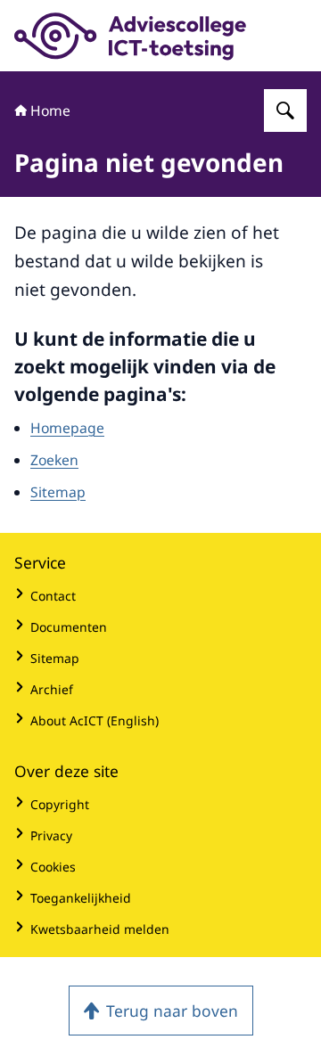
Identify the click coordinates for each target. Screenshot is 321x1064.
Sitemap (58, 492)
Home (50, 110)
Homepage (67, 428)
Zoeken (54, 460)
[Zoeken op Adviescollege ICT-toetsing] (285, 110)
